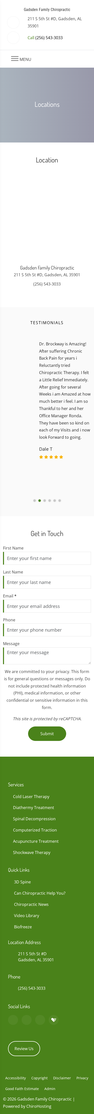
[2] (39, 500)
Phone (9, 620)
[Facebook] (27, 1020)
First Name (13, 548)
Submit (47, 733)
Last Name (13, 572)
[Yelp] (40, 1020)
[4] (49, 500)
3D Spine (22, 882)
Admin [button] (49, 1088)
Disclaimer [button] (62, 1078)
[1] (34, 500)
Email (10, 596)
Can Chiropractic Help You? (39, 893)
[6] (59, 500)
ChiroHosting (38, 1106)
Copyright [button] (39, 1078)
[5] (54, 500)
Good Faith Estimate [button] (22, 1088)
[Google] (13, 1020)
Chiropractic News (31, 904)
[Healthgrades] (54, 1020)
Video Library (26, 915)
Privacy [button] (82, 1078)
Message (11, 643)
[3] (44, 500)
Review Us (24, 1048)
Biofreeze (23, 927)
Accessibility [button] (15, 1078)
